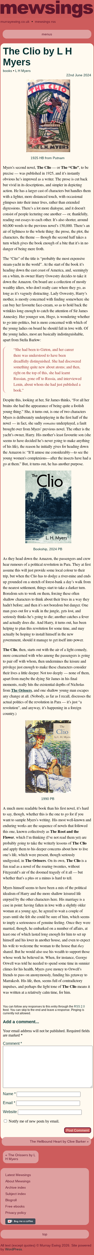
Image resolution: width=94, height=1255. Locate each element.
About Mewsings (17, 1181)
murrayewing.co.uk (14, 21)
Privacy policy (15, 1213)
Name (9, 1094)
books (7, 71)
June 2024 (83, 75)
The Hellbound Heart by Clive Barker (58, 1141)
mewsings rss (45, 21)
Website (10, 1112)
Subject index (15, 1194)
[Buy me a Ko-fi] (20, 1223)
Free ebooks (15, 1206)
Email (9, 1103)
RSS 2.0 (79, 1006)
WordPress (13, 1249)
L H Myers (23, 71)
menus (47, 34)
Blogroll (11, 1200)
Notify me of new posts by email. (34, 1121)
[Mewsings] (47, 17)
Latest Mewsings (18, 1175)
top (44, 1234)
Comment (12, 1043)
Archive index (15, 1187)
